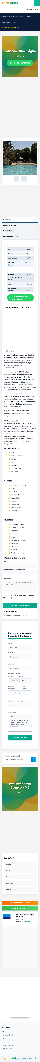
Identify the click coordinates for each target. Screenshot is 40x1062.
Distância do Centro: (13, 289)
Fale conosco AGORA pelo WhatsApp (20, 298)
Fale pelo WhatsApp (21, 63)
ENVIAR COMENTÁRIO (20, 605)
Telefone (11, 664)
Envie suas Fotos (7, 1048)
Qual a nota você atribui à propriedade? (19, 595)
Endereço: (12, 275)
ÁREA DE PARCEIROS (32, 9)
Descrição (7, 220)
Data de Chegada (11, 688)
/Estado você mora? (15, 677)
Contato (4, 1038)
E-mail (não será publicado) (14, 569)
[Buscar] (33, 759)
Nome (5, 562)
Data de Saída (24, 688)
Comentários (8, 231)
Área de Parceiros (7, 1045)
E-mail (10, 653)
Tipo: (10, 249)
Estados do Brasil (7, 1035)
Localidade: (12, 258)
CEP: (9, 284)
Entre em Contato (10, 236)
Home (3, 1031)
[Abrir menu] (37, 3)
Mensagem (12, 712)
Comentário (7, 579)
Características (9, 225)
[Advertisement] (20, 99)
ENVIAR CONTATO (20, 737)
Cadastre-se (5, 1042)
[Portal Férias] (10, 4)
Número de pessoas (15, 701)
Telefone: (12, 262)
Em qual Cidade (14, 673)
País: (10, 253)
